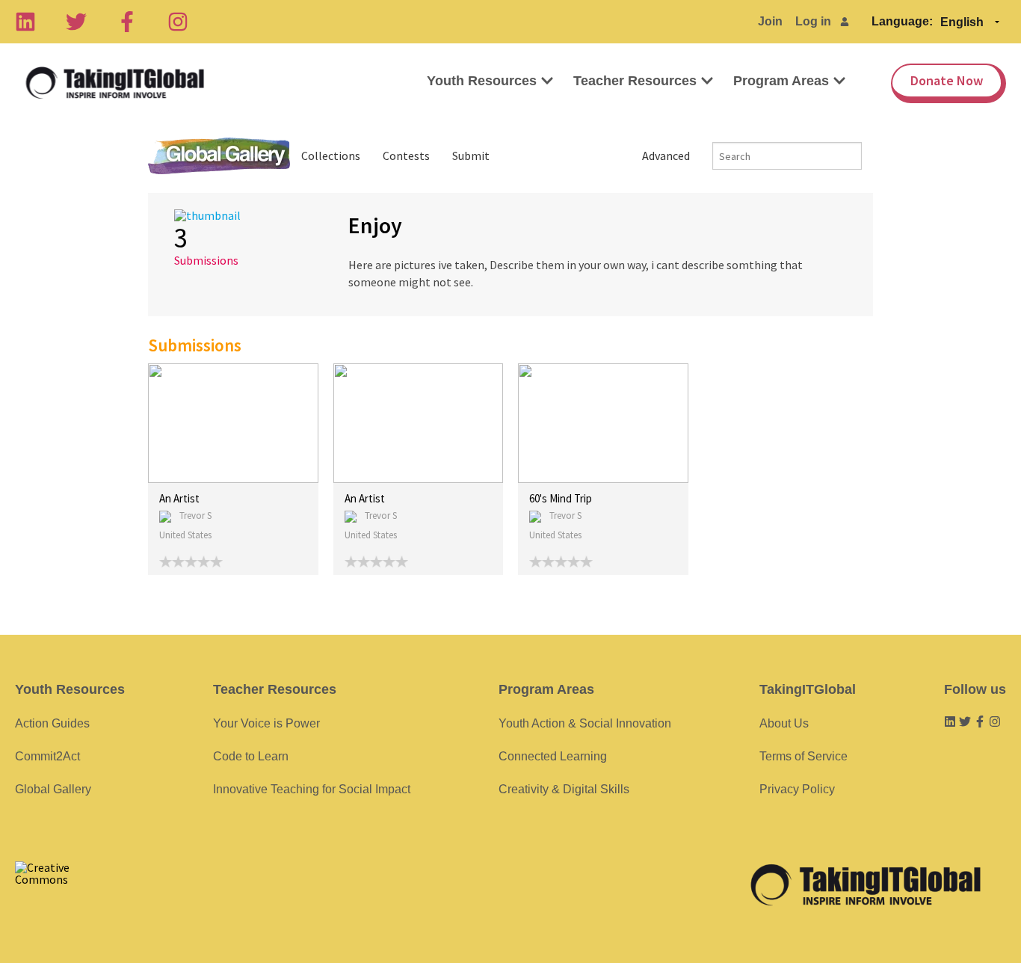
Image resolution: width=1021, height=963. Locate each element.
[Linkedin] (25, 21)
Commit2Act (47, 756)
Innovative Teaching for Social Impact (311, 789)
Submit (471, 155)
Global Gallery (219, 156)
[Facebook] (127, 21)
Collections (330, 155)
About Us (784, 723)
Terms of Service (803, 756)
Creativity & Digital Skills (564, 789)
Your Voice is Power (266, 723)
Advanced (666, 155)
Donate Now (946, 80)
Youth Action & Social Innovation (585, 723)
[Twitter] (76, 21)
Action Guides (52, 723)
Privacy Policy (797, 789)
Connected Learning (553, 756)
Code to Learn (251, 756)
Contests (406, 155)
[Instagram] (177, 21)
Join (770, 21)
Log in (813, 21)
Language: (902, 21)
